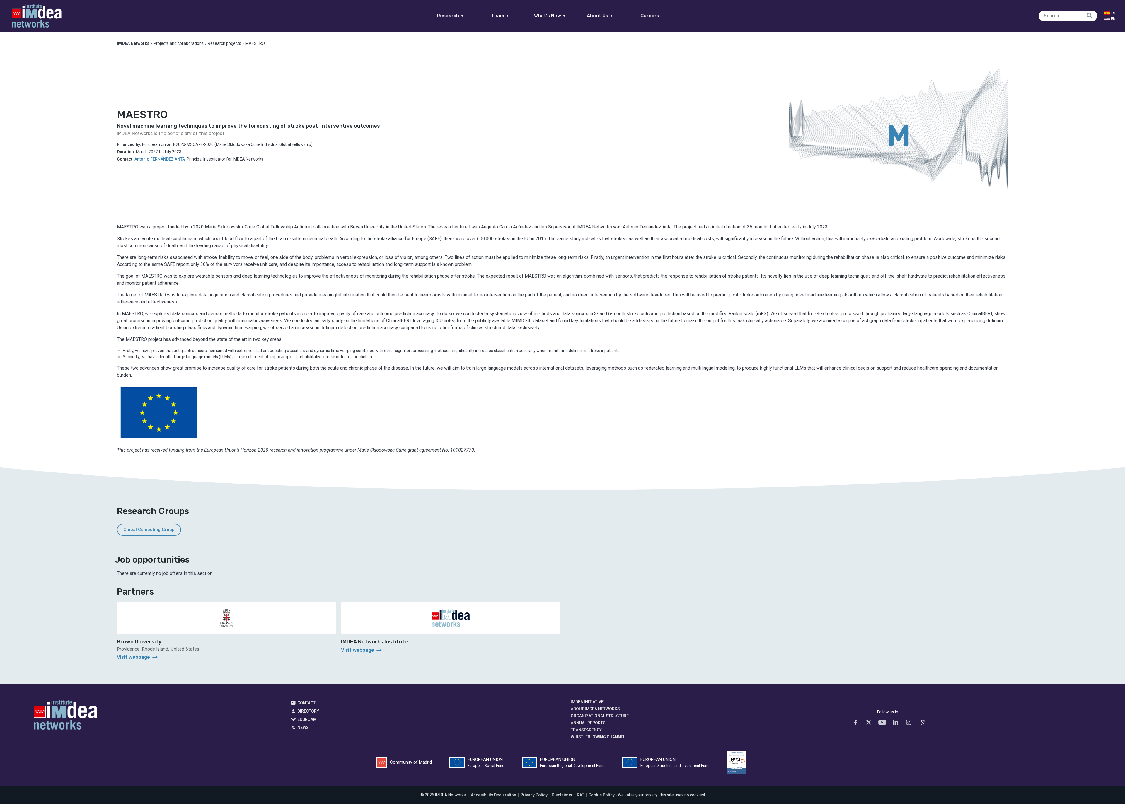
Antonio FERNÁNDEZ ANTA (159, 159)
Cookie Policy (601, 795)
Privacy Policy (534, 795)
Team (500, 15)
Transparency (586, 730)
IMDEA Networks (65, 716)
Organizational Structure (600, 715)
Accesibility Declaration (493, 795)
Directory (308, 711)
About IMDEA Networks (595, 708)
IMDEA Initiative (587, 701)
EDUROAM (307, 719)
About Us (600, 15)
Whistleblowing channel (598, 737)
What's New (550, 15)
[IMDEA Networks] (37, 16)
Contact (306, 703)
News (303, 727)
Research (450, 15)
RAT (580, 795)
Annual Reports (588, 723)
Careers (649, 15)
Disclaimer (562, 795)
